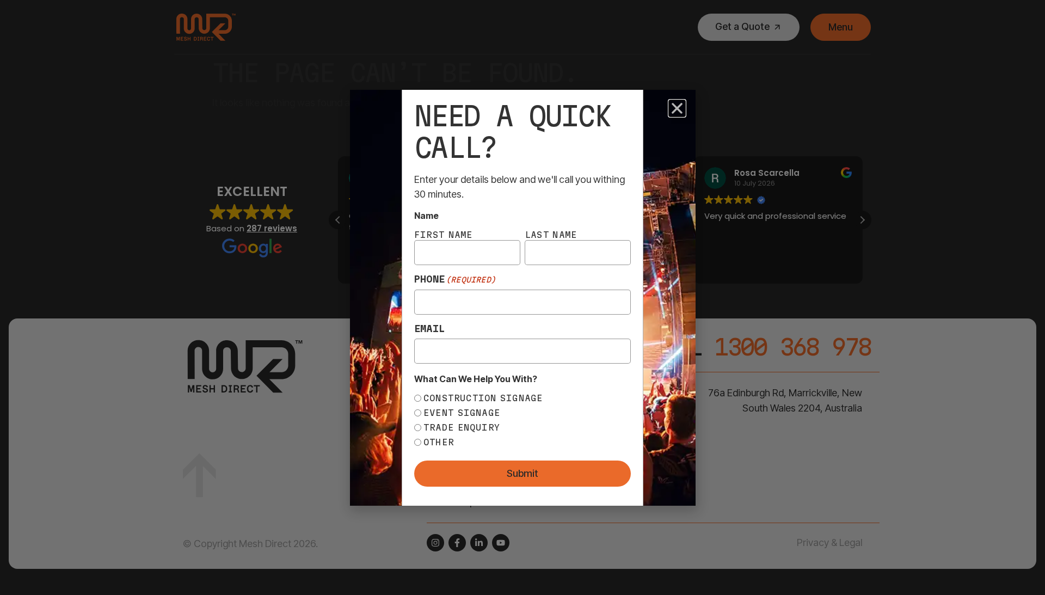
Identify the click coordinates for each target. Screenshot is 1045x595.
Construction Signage (483, 398)
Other (438, 442)
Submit (522, 473)
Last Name (551, 235)
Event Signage (461, 413)
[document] (522, 297)
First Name (443, 235)
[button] (677, 108)
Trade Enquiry (461, 427)
